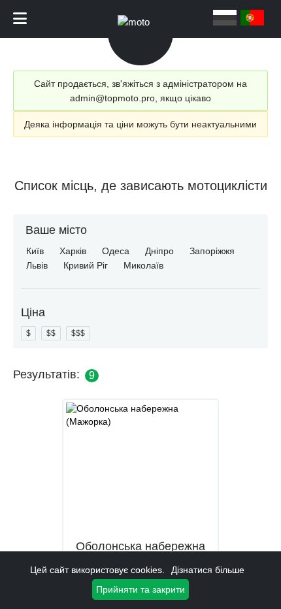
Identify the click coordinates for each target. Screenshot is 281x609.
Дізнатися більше (207, 570)
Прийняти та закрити (140, 589)
